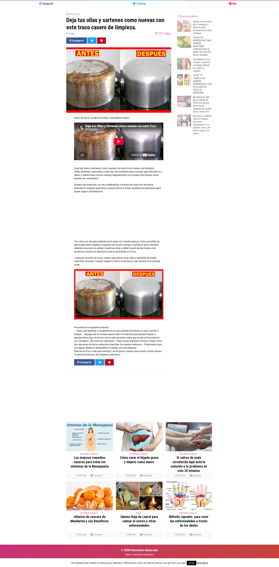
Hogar (72, 33)
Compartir (97, 475)
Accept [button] (191, 563)
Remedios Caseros (89, 454)
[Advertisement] (118, 219)
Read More (202, 563)
